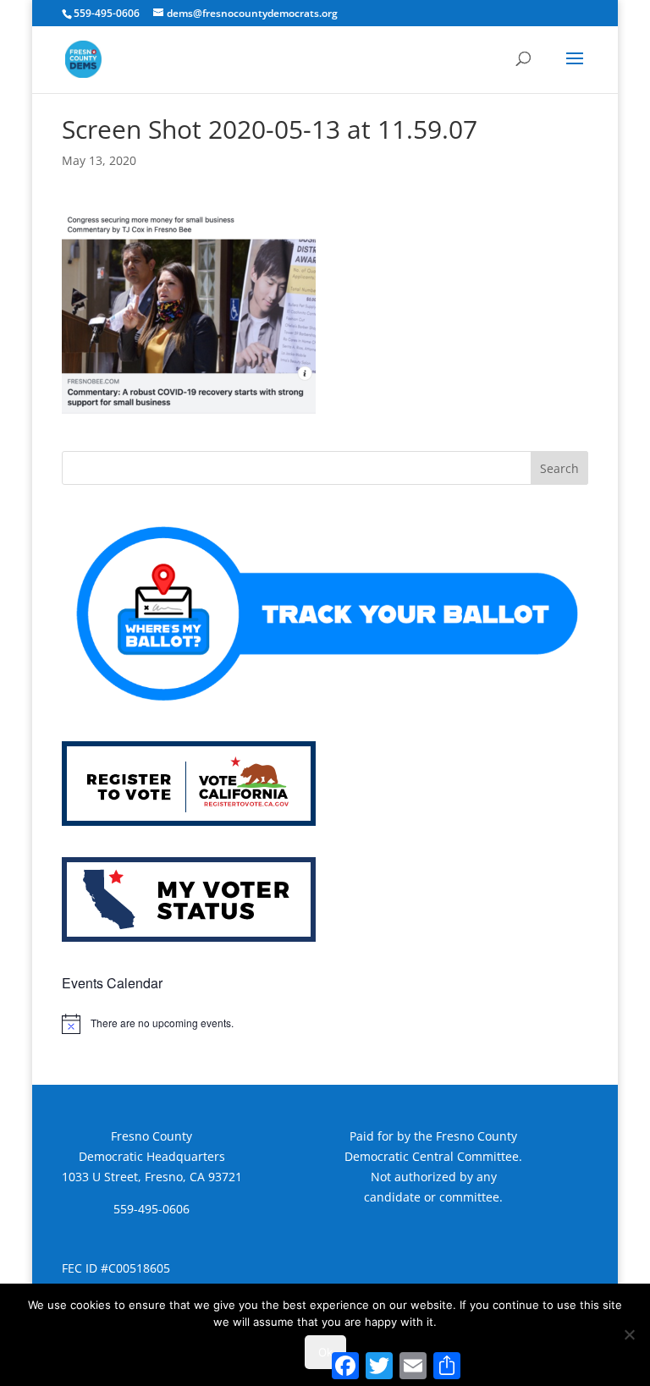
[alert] (325, 1024)
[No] (628, 1334)
